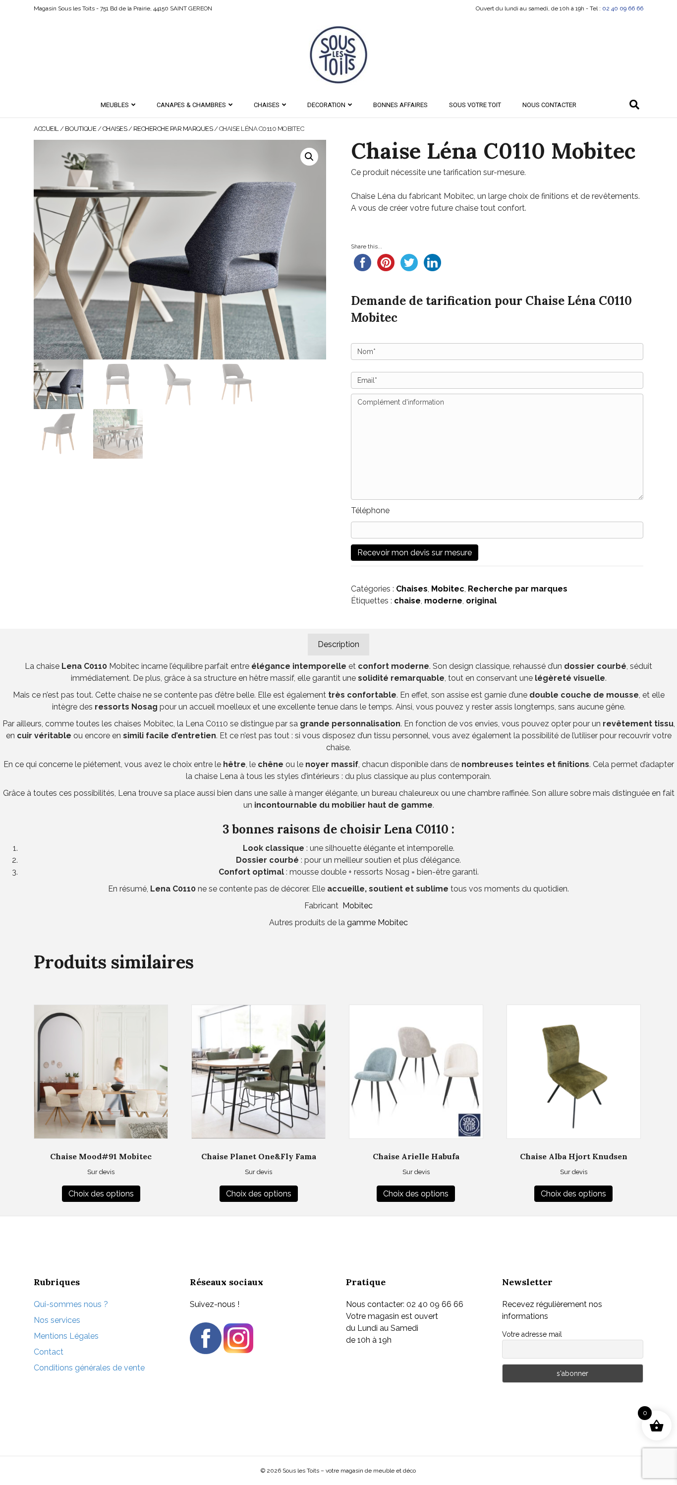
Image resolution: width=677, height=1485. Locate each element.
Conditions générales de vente (89, 1367)
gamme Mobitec (377, 922)
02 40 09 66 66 (622, 8)
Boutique (80, 128)
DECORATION (326, 105)
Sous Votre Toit (475, 105)
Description (338, 644)
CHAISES (267, 105)
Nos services (57, 1320)
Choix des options (101, 1193)
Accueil (46, 128)
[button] (309, 157)
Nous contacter (549, 105)
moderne (443, 600)
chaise (407, 600)
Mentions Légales (66, 1336)
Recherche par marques (173, 128)
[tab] (338, 644)
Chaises (412, 589)
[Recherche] (634, 105)
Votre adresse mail (532, 1334)
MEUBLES (115, 105)
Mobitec (447, 589)
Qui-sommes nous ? (71, 1304)
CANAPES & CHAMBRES (191, 105)
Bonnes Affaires (400, 105)
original (481, 600)
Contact (48, 1352)
